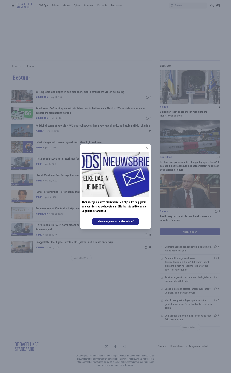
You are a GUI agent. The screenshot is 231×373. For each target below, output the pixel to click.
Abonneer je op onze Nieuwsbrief (115, 221)
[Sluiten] (146, 147)
